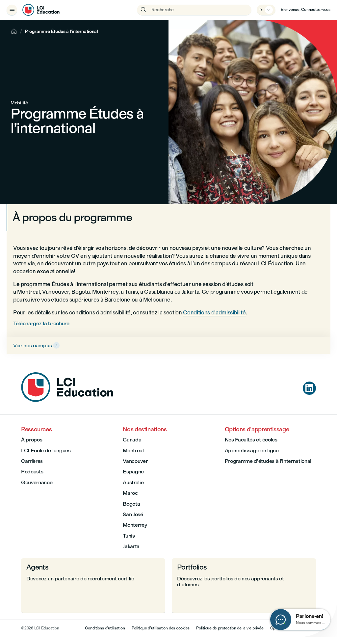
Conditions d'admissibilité (214, 312)
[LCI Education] (41, 10)
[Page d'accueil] (67, 400)
